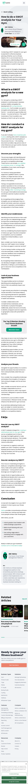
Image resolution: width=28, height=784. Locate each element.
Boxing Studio (4, 690)
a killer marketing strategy (17, 190)
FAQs (2, 751)
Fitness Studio (5, 680)
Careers (17, 746)
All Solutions (18, 687)
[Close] (26, 764)
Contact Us (18, 743)
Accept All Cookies (14, 781)
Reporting (3, 720)
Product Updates (5, 754)
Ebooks (3, 746)
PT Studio (3, 687)
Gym (2, 677)
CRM (2, 723)
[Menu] (24, 2)
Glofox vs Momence (20, 718)
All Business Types (6, 700)
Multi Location (5, 730)
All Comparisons (19, 723)
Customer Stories (7, 619)
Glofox (3, 510)
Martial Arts (4, 695)
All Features (4, 733)
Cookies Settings (14, 774)
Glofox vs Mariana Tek (21, 711)
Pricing (16, 749)
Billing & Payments (6, 718)
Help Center (4, 749)
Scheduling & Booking (7, 712)
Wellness (3, 698)
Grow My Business (19, 680)
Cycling (3, 692)
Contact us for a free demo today (11, 546)
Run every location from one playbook (10, 623)
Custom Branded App (7, 715)
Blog (2, 741)
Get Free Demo (14, 665)
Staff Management (6, 728)
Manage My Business (20, 677)
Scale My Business (19, 685)
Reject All (14, 778)
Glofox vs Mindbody (20, 708)
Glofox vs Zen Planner (20, 720)
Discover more (14, 330)
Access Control (5, 725)
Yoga (2, 682)
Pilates (3, 685)
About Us (17, 741)
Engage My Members (20, 682)
